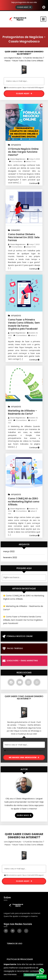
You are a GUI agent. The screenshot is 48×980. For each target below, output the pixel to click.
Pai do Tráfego (15, 648)
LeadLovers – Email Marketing (22, 660)
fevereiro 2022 (10, 557)
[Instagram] (28, 682)
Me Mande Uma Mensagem (23, 757)
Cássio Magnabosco (17, 159)
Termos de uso (14, 943)
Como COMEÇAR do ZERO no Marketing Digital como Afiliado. (23, 501)
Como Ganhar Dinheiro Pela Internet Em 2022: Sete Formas (24, 237)
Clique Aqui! (23, 7)
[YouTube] (20, 682)
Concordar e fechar (33, 975)
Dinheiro (15, 230)
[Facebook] (11, 682)
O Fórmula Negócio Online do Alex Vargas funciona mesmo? (23, 152)
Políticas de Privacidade (20, 959)
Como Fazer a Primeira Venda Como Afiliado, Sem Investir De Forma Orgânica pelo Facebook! (24, 324)
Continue (33, 183)
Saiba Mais (23, 815)
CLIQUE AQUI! (23, 93)
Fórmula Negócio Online (20, 636)
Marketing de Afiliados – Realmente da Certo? (22, 412)
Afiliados (16, 144)
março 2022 (9, 551)
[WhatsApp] (37, 682)
